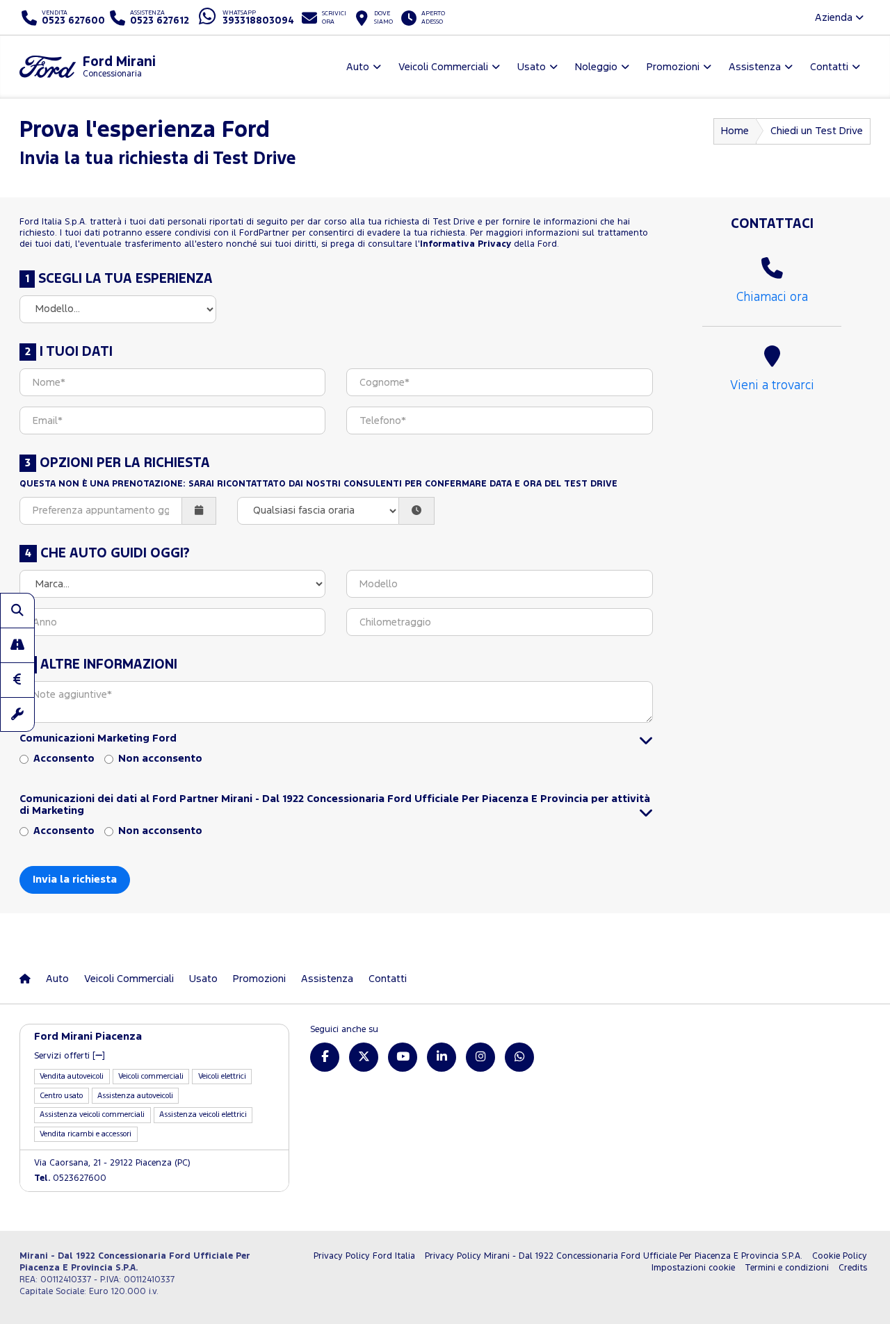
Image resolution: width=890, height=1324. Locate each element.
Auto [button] (357, 67)
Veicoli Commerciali (129, 978)
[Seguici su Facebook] (324, 1057)
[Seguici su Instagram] (480, 1057)
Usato (203, 978)
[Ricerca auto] (17, 610)
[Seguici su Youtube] (402, 1057)
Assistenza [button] (755, 67)
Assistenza (327, 978)
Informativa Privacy (465, 244)
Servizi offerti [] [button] (69, 1056)
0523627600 (70, 1178)
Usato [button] (531, 67)
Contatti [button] (829, 67)
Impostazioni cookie (693, 1268)
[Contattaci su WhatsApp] (519, 1057)
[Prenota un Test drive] (17, 645)
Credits (853, 1268)
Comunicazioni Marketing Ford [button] (98, 738)
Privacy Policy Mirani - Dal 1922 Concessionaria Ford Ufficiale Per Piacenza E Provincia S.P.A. (613, 1256)
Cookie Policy (839, 1256)
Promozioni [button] (673, 67)
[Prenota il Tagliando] (17, 714)
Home (735, 131)
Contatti (388, 978)
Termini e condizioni (787, 1268)
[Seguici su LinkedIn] (441, 1057)
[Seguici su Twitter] (363, 1057)
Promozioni (259, 978)
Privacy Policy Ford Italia (364, 1256)
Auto (57, 978)
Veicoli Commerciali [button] (443, 67)
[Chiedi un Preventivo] (17, 679)
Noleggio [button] (596, 67)
